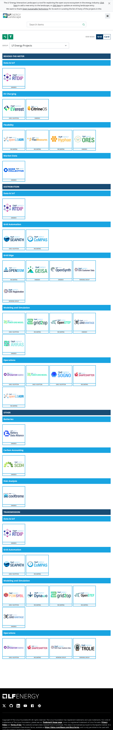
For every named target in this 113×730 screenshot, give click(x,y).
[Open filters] (10, 36)
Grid (99, 36)
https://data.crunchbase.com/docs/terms (62, 727)
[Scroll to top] (56, 7)
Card (106, 36)
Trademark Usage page (52, 722)
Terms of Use (16, 725)
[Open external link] (56, 696)
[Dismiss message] (109, 3)
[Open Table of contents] (5, 36)
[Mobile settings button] (110, 7)
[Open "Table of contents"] (3, 7)
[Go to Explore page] (12, 16)
